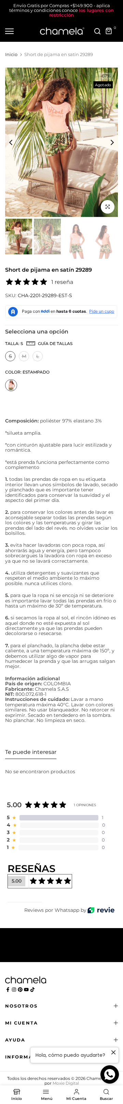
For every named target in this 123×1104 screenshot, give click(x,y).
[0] (109, 31)
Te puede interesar (30, 752)
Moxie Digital (66, 1083)
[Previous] (15, 142)
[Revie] (100, 910)
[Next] (107, 142)
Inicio (11, 54)
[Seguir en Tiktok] (32, 989)
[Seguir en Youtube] (26, 989)
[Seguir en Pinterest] (20, 989)
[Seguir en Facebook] (8, 989)
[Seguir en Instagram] (14, 989)
